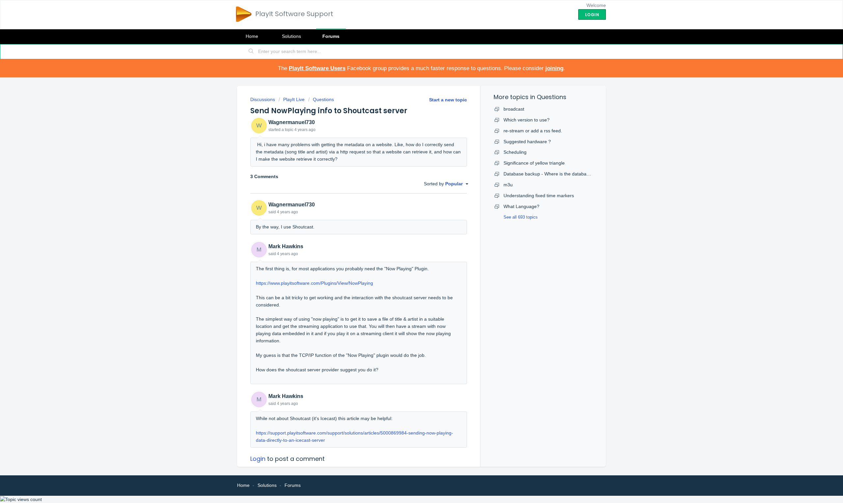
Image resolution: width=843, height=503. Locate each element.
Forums (331, 36)
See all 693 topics (520, 217)
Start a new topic (448, 99)
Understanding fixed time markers (538, 195)
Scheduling (515, 152)
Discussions (262, 99)
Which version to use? (526, 119)
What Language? (521, 206)
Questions (323, 99)
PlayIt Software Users (317, 68)
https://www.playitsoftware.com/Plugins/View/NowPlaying (314, 283)
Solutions (291, 36)
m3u (508, 184)
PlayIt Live (294, 99)
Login (257, 459)
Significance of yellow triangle (534, 163)
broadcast (513, 109)
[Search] (251, 51)
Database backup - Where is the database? (548, 173)
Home (252, 36)
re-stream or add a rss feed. (532, 130)
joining (554, 68)
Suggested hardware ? (527, 141)
